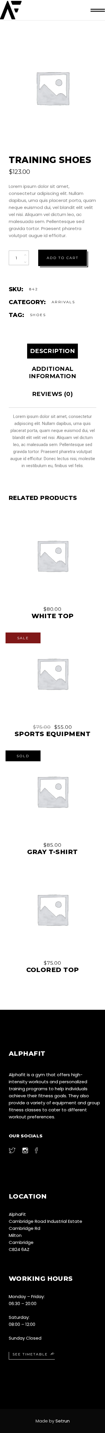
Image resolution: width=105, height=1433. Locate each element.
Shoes (38, 315)
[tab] (52, 351)
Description (52, 350)
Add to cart (62, 258)
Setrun (62, 1421)
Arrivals (63, 302)
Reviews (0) (52, 393)
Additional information (52, 372)
